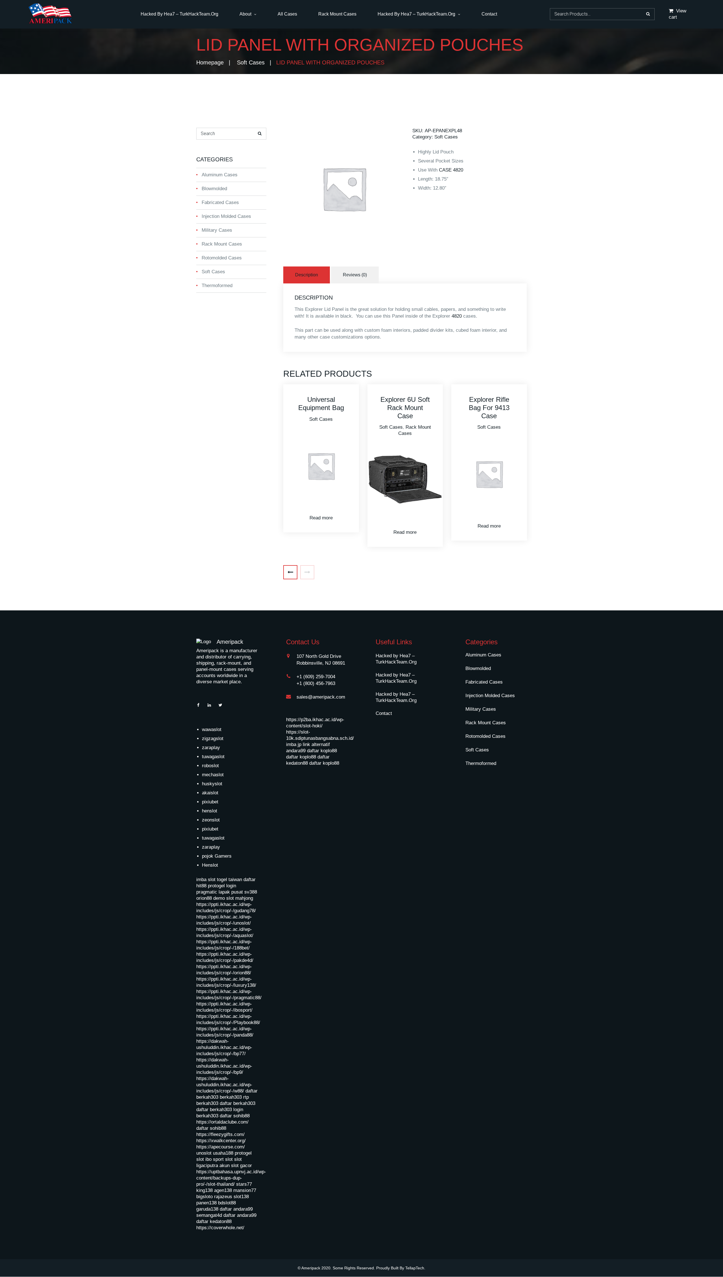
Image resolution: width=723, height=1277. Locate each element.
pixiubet (210, 802)
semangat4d (209, 1215)
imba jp (293, 744)
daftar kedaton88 (214, 1221)
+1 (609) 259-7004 (316, 676)
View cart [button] (677, 14)
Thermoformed (217, 285)
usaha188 (223, 1153)
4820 (457, 316)
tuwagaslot (213, 756)
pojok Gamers (217, 856)
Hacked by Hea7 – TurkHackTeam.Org (179, 14)
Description (306, 274)
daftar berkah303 (237, 1103)
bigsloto (204, 1196)
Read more (321, 518)
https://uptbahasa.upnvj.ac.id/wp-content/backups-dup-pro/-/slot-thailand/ (231, 1178)
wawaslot (211, 729)
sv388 (250, 892)
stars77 (244, 1184)
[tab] (307, 274)
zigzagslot (212, 738)
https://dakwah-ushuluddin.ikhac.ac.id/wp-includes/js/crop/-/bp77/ (224, 1047)
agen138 (223, 1190)
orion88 (204, 898)
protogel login (222, 885)
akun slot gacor (235, 1165)
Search (648, 14)
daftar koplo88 (322, 750)
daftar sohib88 (235, 1115)
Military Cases (217, 230)
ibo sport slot (219, 1159)
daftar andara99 (236, 1209)
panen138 (206, 1203)
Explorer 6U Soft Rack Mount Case (405, 408)
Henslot (210, 865)
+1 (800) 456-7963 (316, 683)
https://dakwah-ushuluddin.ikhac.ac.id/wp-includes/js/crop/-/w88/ (224, 1085)
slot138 (241, 1196)
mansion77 (244, 1190)
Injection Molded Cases (226, 216)
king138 (204, 1190)
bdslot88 (227, 1203)
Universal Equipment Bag (321, 403)
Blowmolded (214, 188)
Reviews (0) (355, 274)
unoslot (204, 1153)
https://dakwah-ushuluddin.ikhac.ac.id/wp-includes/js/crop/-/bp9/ (224, 1066)
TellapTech (414, 1268)
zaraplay (211, 747)
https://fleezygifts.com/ (220, 1134)
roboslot (210, 765)
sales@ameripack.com (321, 697)
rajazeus (223, 1196)
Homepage (210, 62)
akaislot (210, 792)
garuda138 (207, 1209)
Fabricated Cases (220, 202)
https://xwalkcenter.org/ (221, 1140)
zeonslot (211, 820)
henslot (209, 811)
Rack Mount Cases (337, 14)
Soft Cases (251, 62)
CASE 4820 (451, 170)
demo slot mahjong (233, 898)
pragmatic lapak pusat (219, 892)
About (245, 14)
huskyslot (212, 783)
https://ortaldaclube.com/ (222, 1122)
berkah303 (231, 1097)
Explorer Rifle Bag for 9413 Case (489, 408)
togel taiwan (229, 879)
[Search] (260, 133)
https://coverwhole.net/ (220, 1227)
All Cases (287, 14)
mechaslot (213, 774)
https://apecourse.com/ (220, 1147)
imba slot (205, 879)
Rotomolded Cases (222, 258)
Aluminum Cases (220, 174)
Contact (489, 14)
